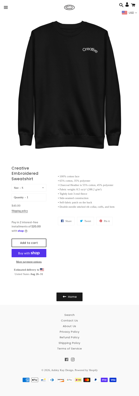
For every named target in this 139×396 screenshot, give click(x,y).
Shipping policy (20, 210)
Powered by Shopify (86, 370)
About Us (69, 326)
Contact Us (69, 320)
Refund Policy (69, 337)
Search (69, 315)
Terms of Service (69, 348)
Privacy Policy (69, 332)
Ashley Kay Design (62, 370)
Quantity (19, 197)
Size (16, 187)
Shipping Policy (69, 343)
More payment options (29, 261)
